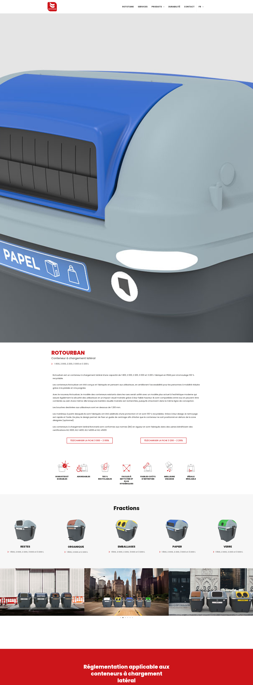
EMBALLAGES (126, 546)
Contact (189, 6)
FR (200, 6)
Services (143, 6)
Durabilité (174, 6)
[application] (163, 6)
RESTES (25, 546)
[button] (3, 592)
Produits (157, 6)
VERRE (228, 546)
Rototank (128, 6)
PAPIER (177, 546)
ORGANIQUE (76, 547)
